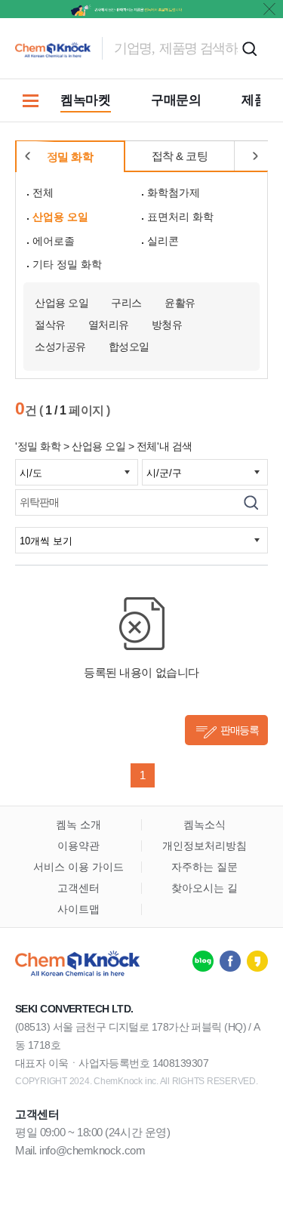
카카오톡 (257, 961)
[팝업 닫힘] (269, 9)
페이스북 (230, 961)
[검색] (250, 502)
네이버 (203, 961)
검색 (249, 48)
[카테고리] (30, 100)
